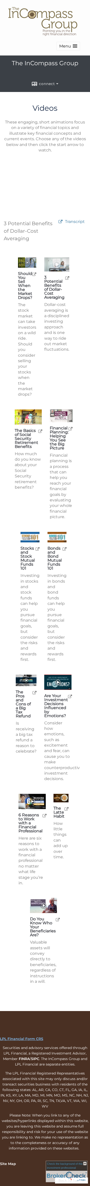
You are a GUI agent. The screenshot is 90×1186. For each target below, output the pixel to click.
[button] (68, 46)
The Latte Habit (59, 812)
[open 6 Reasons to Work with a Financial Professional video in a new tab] (44, 815)
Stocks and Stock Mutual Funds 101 (27, 558)
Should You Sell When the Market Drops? (25, 286)
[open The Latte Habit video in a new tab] (66, 808)
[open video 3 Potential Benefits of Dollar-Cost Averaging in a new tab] (60, 222)
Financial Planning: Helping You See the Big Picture (59, 438)
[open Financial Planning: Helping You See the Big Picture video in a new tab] (70, 428)
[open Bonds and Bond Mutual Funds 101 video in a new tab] (64, 548)
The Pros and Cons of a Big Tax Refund (23, 704)
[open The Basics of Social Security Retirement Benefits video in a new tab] (40, 431)
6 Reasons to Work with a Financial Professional (30, 823)
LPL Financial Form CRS (21, 1039)
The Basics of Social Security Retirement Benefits (26, 439)
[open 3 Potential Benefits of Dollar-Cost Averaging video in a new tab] (67, 277)
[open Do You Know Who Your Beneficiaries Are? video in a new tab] (58, 919)
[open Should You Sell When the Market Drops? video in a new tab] (34, 274)
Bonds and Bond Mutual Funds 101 (55, 558)
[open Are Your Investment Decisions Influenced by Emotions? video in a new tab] (70, 696)
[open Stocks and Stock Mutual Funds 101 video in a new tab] (38, 548)
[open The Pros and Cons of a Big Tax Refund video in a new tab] (34, 692)
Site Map (8, 1164)
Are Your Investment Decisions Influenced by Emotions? (56, 706)
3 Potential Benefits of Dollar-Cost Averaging (54, 287)
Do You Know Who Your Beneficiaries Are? (43, 927)
